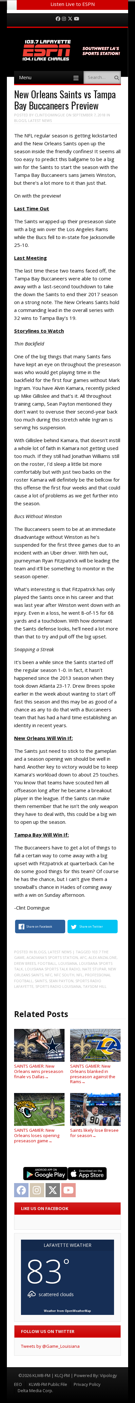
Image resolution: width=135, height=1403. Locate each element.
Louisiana (67, 963)
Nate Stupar (94, 968)
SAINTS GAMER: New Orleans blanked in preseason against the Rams (92, 1073)
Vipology (108, 1375)
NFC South (64, 974)
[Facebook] (58, 18)
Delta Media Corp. (35, 1390)
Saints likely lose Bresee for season (94, 1132)
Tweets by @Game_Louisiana (50, 1346)
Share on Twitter (91, 926)
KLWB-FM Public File (48, 1384)
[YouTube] (76, 18)
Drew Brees (25, 963)
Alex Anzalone (102, 957)
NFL (79, 974)
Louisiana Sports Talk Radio (52, 968)
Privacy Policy (87, 1384)
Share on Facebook (39, 926)
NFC (48, 974)
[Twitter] (70, 18)
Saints (41, 980)
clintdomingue (50, 114)
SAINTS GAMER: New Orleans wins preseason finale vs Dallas (38, 1071)
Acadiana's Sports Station (52, 957)
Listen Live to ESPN (72, 4)
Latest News (40, 120)
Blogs (20, 120)
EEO (18, 1384)
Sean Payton (61, 980)
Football (47, 963)
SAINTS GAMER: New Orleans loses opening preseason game (36, 1135)
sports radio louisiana (58, 986)
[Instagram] (64, 18)
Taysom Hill (94, 986)
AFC (83, 957)
